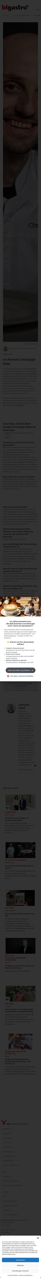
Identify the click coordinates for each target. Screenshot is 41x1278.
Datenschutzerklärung (25, 1275)
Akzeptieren (20, 1260)
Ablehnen (20, 1265)
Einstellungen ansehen (20, 1271)
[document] (20, 639)
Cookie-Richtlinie (13, 1275)
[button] (38, 1238)
